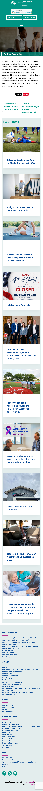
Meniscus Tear (7, 680)
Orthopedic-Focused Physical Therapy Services (19, 762)
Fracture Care (7, 758)
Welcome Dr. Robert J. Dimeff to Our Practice (11, 107)
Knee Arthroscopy (8, 674)
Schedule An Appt (14, 17)
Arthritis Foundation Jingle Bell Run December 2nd (30, 108)
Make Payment (30, 17)
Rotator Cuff (7, 735)
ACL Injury (5, 667)
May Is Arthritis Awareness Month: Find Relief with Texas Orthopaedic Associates (21, 459)
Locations (5, 764)
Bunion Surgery (7, 651)
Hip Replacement (8, 695)
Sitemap (5, 766)
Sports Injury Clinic (9, 760)
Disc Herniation (7, 705)
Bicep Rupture (7, 722)
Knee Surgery (7, 678)
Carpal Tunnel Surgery (10, 724)
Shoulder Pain (7, 741)
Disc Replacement (9, 707)
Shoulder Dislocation (10, 739)
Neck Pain (5, 709)
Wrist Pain (6, 747)
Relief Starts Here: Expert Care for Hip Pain (17, 693)
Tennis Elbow (7, 745)
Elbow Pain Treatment (10, 730)
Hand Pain (6, 733)
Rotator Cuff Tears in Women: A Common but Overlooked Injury (21, 557)
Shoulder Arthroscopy (10, 737)
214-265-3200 (28, 782)
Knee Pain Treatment (10, 676)
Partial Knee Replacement (12, 682)
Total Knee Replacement (11, 684)
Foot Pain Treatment (9, 655)
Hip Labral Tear (8, 711)
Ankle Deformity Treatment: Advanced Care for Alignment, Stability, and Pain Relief (19, 639)
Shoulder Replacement (10, 743)
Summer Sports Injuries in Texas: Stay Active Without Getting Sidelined (20, 257)
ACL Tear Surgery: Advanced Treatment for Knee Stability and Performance (20, 671)
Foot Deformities (8, 653)
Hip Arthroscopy (8, 686)
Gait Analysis (7, 657)
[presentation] (21, 141)
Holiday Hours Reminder (19, 305)
